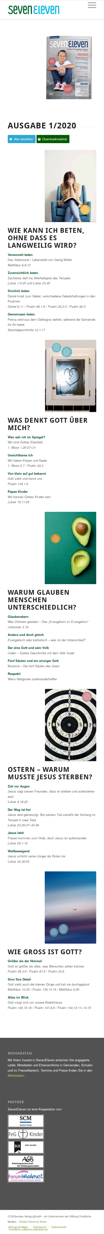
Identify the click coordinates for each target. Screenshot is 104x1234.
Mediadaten (16, 1075)
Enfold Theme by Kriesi (32, 1221)
